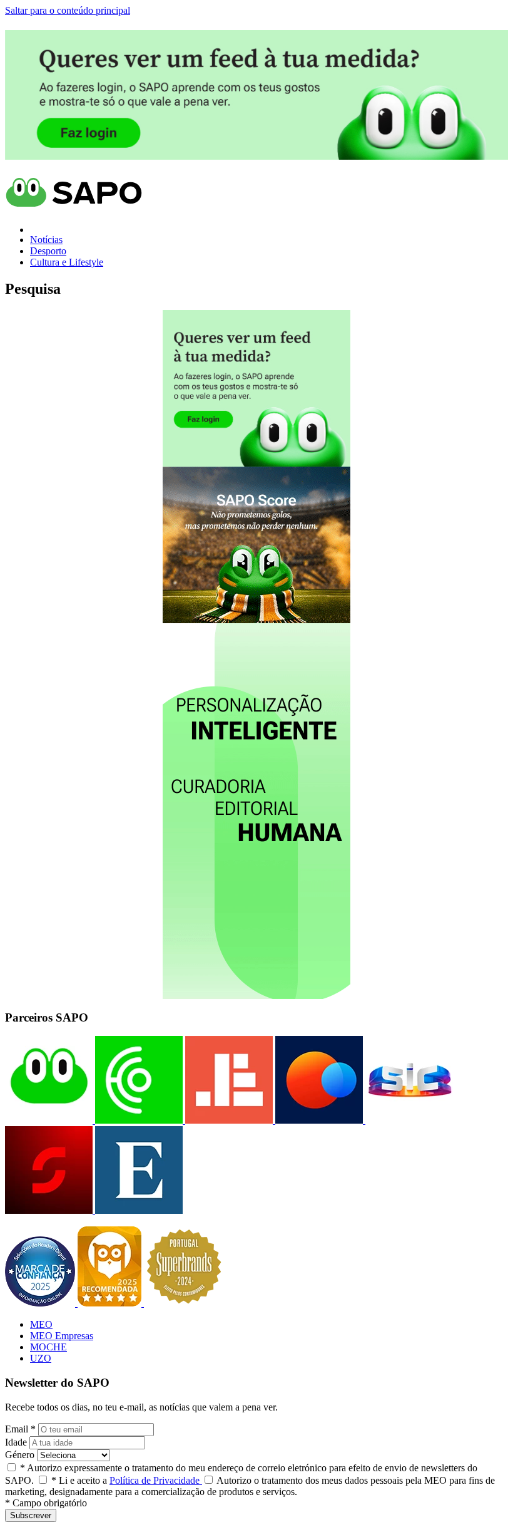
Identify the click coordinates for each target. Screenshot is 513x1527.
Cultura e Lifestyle (66, 262)
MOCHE (48, 1347)
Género (19, 1454)
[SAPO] (49, 1120)
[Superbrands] (184, 1303)
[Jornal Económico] (228, 1120)
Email (20, 1429)
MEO (41, 1324)
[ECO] (138, 1120)
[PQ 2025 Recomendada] (111, 1303)
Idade (16, 1442)
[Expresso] (138, 1210)
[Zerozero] (318, 1120)
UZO (40, 1358)
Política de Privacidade (155, 1480)
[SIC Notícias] (49, 1210)
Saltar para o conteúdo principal (67, 10)
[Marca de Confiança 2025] (41, 1303)
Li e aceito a (126, 1480)
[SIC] (408, 1120)
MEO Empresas (61, 1335)
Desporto (48, 251)
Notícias (46, 239)
